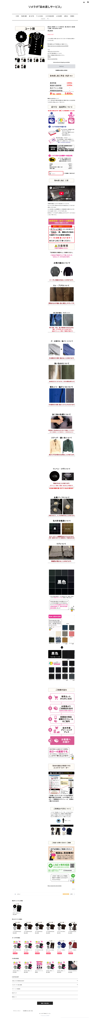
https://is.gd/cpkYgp (52, 58)
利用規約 (72, 16)
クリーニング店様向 (16, 988)
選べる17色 (31, 16)
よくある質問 (59, 16)
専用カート (14, 996)
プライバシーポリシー (17, 1010)
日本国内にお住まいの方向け (61, 70)
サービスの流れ (39, 16)
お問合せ (66, 16)
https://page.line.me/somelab (54, 885)
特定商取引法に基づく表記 (28, 1010)
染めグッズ (14, 992)
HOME (17, 16)
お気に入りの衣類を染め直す (18, 980)
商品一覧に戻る (45, 1003)
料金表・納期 (24, 16)
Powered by (43, 1015)
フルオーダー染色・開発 (17, 984)
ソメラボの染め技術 (49, 16)
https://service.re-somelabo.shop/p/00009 (58, 46)
